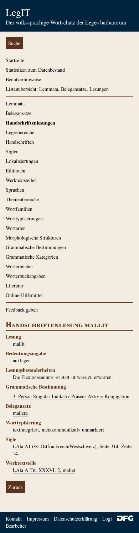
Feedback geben (22, 309)
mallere (20, 413)
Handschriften (20, 141)
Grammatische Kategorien (32, 256)
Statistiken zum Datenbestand (35, 69)
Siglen (12, 151)
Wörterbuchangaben (26, 276)
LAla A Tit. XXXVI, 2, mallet (44, 470)
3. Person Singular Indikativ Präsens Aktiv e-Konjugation (71, 396)
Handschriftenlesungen (30, 122)
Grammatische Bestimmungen (36, 247)
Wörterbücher (19, 266)
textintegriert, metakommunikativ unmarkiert (58, 429)
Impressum (38, 518)
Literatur (15, 285)
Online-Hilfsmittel (24, 295)
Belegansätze (18, 113)
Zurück (15, 487)
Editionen (15, 170)
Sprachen (15, 189)
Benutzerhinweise (23, 79)
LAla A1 (22, 446)
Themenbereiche (22, 199)
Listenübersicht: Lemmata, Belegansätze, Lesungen (57, 89)
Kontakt (14, 518)
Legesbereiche (20, 132)
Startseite (15, 60)
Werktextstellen (21, 180)
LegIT (18, 12)
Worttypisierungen (24, 218)
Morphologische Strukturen (33, 237)
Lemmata (15, 103)
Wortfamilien (19, 208)
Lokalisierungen (22, 161)
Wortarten (16, 228)
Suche (14, 43)
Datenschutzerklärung (75, 518)
